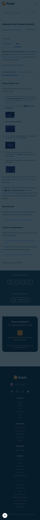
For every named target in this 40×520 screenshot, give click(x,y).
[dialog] (20, 260)
